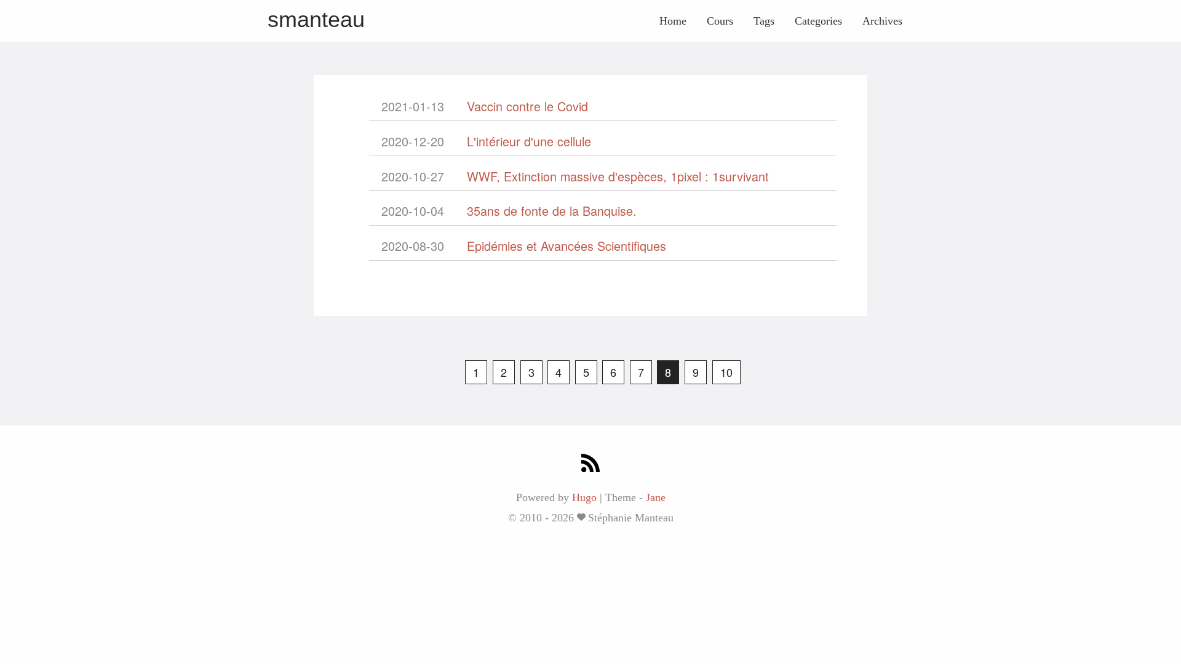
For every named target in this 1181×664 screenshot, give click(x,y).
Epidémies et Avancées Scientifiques (566, 246)
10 (726, 372)
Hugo (584, 497)
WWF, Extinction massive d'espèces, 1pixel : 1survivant (618, 176)
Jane (656, 497)
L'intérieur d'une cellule (529, 141)
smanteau (316, 19)
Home (672, 21)
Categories (818, 21)
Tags (764, 21)
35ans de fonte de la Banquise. (552, 210)
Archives (882, 21)
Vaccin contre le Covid (527, 106)
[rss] (590, 464)
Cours (720, 21)
